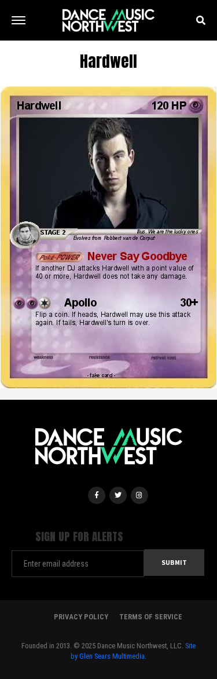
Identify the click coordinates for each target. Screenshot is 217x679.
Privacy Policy (81, 616)
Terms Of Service (150, 616)
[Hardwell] (108, 236)
